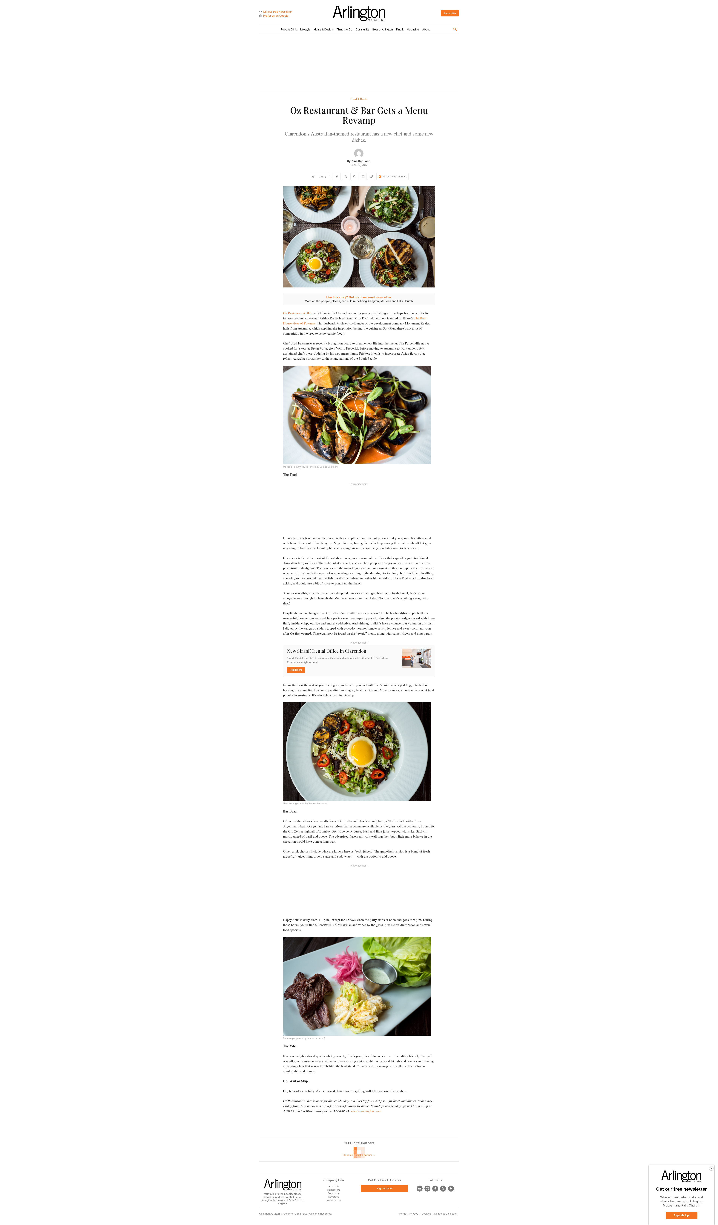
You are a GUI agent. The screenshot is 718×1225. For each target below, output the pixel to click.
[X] (345, 176)
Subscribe (334, 1193)
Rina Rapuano (361, 161)
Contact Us (333, 1189)
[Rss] (451, 1189)
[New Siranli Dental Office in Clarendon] (416, 658)
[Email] (362, 176)
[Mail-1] (420, 1189)
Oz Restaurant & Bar (297, 313)
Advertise (333, 1196)
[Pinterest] (354, 176)
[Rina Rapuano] (358, 153)
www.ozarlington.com (366, 1111)
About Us (333, 1186)
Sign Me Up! (682, 1215)
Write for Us (334, 1199)
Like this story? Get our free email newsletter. (359, 297)
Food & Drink (358, 99)
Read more (296, 669)
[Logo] (359, 13)
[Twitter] (443, 1189)
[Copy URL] (371, 176)
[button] (455, 29)
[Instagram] (427, 1189)
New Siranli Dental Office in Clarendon (326, 651)
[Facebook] (337, 176)
